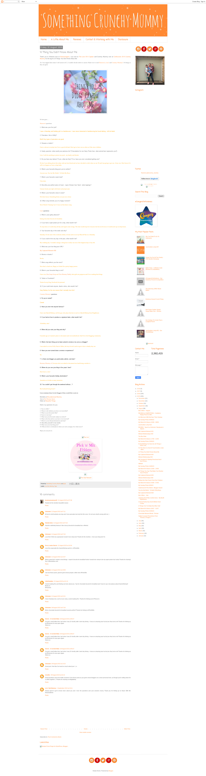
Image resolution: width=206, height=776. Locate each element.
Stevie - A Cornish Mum (52, 619)
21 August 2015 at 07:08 (65, 500)
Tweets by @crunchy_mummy (149, 173)
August (141, 408)
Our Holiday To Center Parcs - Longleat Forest (154, 320)
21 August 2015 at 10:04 (65, 545)
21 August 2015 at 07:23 (60, 523)
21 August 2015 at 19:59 (58, 570)
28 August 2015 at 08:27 (67, 619)
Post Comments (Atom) (54, 737)
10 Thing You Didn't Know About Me (148, 452)
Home (44, 39)
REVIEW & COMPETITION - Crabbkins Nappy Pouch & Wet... (149, 413)
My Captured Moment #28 (146, 493)
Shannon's (102, 62)
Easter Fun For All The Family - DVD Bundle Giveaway (154, 258)
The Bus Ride (142, 436)
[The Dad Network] (85, 478)
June (140, 523)
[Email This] (70, 484)
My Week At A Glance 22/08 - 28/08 (148, 422)
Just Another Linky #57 (152, 247)
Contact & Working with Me (100, 39)
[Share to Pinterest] (78, 484)
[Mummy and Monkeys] (85, 471)
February (141, 533)
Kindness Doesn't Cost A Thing (154, 299)
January (141, 536)
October (141, 403)
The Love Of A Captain (86, 56)
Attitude (140, 463)
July (140, 521)
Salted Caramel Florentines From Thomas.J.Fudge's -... (148, 516)
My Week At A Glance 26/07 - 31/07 (148, 508)
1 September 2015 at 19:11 (65, 688)
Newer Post (43, 729)
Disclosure (123, 39)
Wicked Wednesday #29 (145, 457)
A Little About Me (60, 39)
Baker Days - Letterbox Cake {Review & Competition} (154, 268)
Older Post (127, 729)
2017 (138, 391)
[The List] (85, 437)
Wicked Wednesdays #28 (145, 478)
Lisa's (107, 62)
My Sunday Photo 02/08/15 (146, 511)
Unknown (48, 511)
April (140, 528)
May (140, 525)
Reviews (77, 39)
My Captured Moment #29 (146, 475)
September (142, 406)
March (141, 531)
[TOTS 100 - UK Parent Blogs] (150, 184)
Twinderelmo (49, 523)
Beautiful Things (50, 401)
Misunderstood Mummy (54, 397)
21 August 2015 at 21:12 (61, 581)
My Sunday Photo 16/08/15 (146, 466)
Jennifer (47, 675)
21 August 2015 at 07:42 (58, 534)
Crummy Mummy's (117, 62)
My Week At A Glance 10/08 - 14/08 (148, 468)
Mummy (52, 486)
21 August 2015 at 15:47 (58, 557)
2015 (138, 396)
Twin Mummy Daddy (65, 274)
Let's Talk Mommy (50, 688)
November (142, 401)
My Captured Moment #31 (146, 431)
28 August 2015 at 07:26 (58, 607)
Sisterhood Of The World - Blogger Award (150, 488)
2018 (138, 388)
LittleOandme (49, 581)
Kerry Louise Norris (51, 545)
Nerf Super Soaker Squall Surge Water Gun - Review (153, 310)
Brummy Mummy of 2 (46, 363)
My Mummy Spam (49, 399)
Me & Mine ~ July (143, 495)
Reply (46, 505)
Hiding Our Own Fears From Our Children (150, 480)
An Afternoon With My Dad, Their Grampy (150, 417)
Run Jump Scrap (51, 274)
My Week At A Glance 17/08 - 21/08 (148, 439)
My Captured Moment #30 (48, 250)
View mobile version (85, 732)
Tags (55, 486)
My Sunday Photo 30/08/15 (146, 420)
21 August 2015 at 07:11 (58, 511)
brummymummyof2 (51, 500)
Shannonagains (65, 56)
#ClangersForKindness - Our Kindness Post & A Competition (155, 279)
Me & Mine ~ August (144, 410)
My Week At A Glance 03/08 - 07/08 (148, 482)
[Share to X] (74, 484)
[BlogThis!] (72, 484)
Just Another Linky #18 (145, 425)
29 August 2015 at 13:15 (58, 663)
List (46, 486)
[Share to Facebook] (76, 484)
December (142, 398)
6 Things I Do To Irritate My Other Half (149, 506)
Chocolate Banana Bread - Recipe (148, 513)
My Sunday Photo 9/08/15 (145, 485)
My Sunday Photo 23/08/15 (146, 441)
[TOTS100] (149, 185)
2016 (138, 393)
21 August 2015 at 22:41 (58, 596)
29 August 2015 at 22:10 (58, 675)
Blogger (111, 771)
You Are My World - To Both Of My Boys (149, 490)
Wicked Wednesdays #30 (145, 434)
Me (48, 486)
